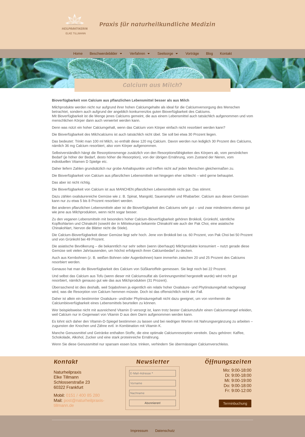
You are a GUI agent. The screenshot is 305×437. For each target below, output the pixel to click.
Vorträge (192, 53)
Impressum (139, 431)
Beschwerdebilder (103, 53)
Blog (209, 53)
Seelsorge (165, 53)
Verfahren (137, 53)
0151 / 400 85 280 (83, 395)
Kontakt (226, 53)
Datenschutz (165, 431)
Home (78, 53)
